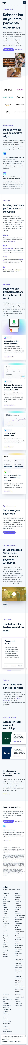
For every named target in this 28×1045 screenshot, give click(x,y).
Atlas (4, 899)
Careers (17, 999)
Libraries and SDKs (20, 987)
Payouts (5, 942)
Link (6, 252)
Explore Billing (7, 491)
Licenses (5, 1017)
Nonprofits (18, 947)
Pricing (4, 897)
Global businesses (20, 915)
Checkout (5, 909)
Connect (5, 913)
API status (18, 983)
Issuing (5, 930)
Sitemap (5, 1019)
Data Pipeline (6, 917)
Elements (5, 920)
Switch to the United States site (11, 1041)
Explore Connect (8, 447)
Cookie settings (7, 1021)
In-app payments (19, 917)
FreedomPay (11, 241)
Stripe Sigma (6, 950)
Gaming (17, 936)
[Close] (25, 1036)
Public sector (18, 953)
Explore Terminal (8, 356)
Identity (5, 925)
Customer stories (7, 999)
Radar (4, 944)
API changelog (19, 985)
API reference (18, 981)
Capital (5, 907)
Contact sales (8, 49)
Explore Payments (8, 405)
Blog (4, 1001)
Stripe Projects (19, 989)
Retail (16, 955)
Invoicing (5, 928)
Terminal (5, 954)
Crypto (5, 915)
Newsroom (18, 1001)
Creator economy (19, 931)
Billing (4, 905)
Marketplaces (18, 919)
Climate (5, 911)
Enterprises (18, 895)
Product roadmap (19, 997)
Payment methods (8, 248)
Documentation (19, 978)
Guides (5, 997)
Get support (6, 1029)
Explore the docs (8, 532)
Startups (17, 897)
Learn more (6, 840)
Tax (4, 952)
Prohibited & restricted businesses (6, 1013)
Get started (18, 49)
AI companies (18, 929)
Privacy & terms (7, 1009)
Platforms (17, 925)
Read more (17, 741)
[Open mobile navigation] (24, 2)
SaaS (16, 927)
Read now (5, 794)
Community (6, 1003)
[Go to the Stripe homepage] (4, 887)
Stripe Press (18, 1003)
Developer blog (19, 991)
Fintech (17, 933)
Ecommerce (18, 905)
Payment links (6, 938)
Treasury (5, 956)
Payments (5, 940)
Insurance (17, 941)
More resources (7, 1023)
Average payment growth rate (11, 270)
